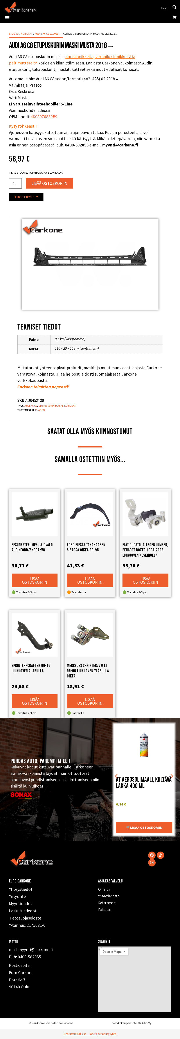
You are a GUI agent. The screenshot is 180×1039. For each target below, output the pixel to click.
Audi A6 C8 (30, 405)
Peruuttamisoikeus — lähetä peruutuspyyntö (90, 1034)
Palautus (104, 909)
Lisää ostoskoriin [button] (34, 580)
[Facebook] (152, 855)
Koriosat (26, 33)
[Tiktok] (160, 855)
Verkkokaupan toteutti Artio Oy (131, 1023)
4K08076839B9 (44, 116)
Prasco (40, 410)
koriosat (70, 405)
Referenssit (107, 902)
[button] (7, 17)
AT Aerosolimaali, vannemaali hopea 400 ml (143, 783)
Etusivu (14, 33)
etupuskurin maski (50, 405)
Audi (37, 33)
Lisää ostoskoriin (49, 183)
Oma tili (104, 889)
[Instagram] (152, 862)
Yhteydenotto (109, 896)
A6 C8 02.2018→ (52, 33)
